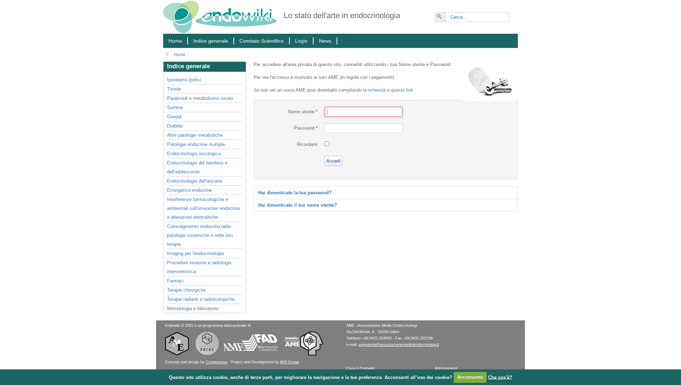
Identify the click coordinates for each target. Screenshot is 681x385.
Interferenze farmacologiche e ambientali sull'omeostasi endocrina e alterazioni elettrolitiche (203, 208)
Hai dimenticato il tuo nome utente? (297, 205)
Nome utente (302, 111)
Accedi (333, 160)
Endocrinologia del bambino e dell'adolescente (197, 167)
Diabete (175, 126)
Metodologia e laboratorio (192, 308)
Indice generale (210, 41)
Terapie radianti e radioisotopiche (200, 299)
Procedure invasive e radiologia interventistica (199, 267)
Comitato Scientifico (261, 41)
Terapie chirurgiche (186, 290)
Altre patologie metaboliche (195, 135)
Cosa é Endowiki (360, 368)
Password (305, 128)
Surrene (175, 107)
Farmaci (175, 280)
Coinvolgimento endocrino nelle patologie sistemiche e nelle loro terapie (200, 235)
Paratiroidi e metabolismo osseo (200, 98)
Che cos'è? (500, 377)
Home (175, 41)
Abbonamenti (446, 368)
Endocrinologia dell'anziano (194, 181)
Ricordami (307, 144)
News (325, 41)
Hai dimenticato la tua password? (295, 192)
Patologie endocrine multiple (196, 144)
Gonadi (174, 116)
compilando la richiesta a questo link (375, 90)
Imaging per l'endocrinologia (195, 253)
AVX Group (289, 362)
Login (301, 41)
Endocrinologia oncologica (194, 153)
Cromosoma (216, 362)
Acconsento (470, 377)
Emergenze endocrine (189, 190)
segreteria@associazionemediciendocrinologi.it (399, 344)
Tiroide (174, 89)
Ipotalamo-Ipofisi (184, 79)
